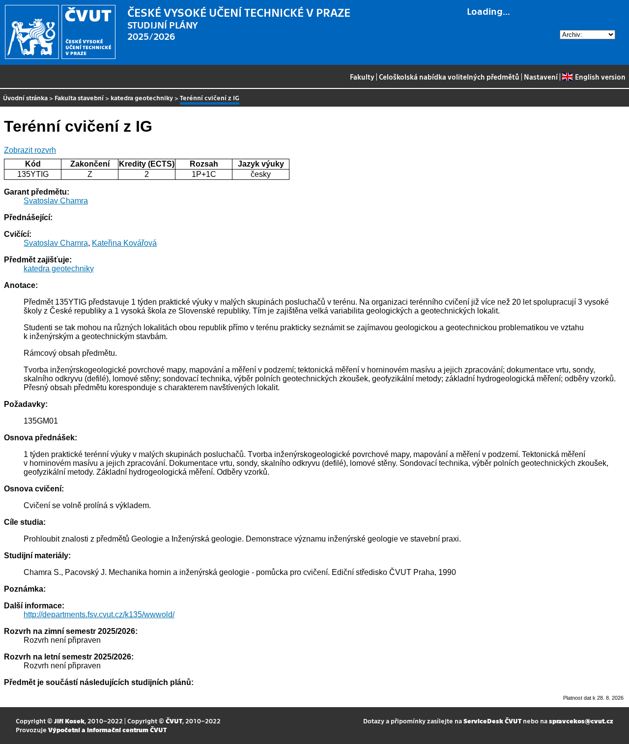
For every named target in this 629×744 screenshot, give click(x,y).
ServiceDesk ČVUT (492, 720)
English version (600, 76)
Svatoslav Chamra (56, 201)
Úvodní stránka (25, 97)
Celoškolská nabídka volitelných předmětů (449, 76)
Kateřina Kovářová (124, 243)
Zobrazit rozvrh (30, 150)
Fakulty (362, 76)
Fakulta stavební (79, 97)
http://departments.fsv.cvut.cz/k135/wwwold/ (99, 614)
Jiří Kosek (69, 720)
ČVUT (174, 720)
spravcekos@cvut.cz (581, 720)
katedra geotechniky (142, 97)
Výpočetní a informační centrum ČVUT (107, 729)
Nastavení (541, 76)
